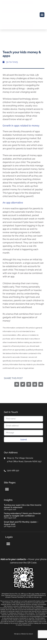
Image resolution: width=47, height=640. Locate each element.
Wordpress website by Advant (23, 634)
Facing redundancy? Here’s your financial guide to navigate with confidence (22, 514)
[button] (42, 14)
